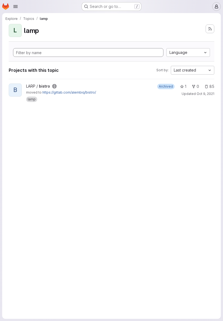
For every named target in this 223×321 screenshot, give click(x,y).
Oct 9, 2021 (205, 94)
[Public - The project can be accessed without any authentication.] (54, 86)
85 (211, 86)
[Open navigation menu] (15, 6)
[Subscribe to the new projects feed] (210, 28)
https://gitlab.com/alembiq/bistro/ (69, 92)
